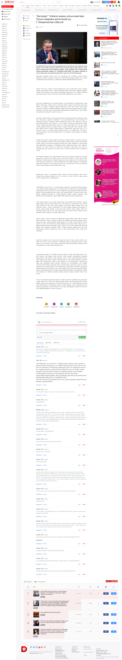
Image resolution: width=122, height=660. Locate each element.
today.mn (4, 57)
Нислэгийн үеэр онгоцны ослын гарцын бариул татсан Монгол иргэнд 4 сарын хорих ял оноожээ (53, 592)
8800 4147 (98, 652)
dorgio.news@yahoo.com (102, 650)
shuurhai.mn (5, 73)
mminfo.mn (5, 61)
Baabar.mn (5, 34)
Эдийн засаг (39, 5)
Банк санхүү (6, 11)
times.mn (4, 90)
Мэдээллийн (7, 6)
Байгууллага (75, 649)
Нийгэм (32, 5)
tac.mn (4, 102)
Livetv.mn (4, 42)
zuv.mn (4, 59)
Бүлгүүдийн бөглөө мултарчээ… (51, 612)
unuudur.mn (5, 76)
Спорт (49, 5)
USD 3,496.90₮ (97, 2)
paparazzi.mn (5, 105)
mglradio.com (5, 80)
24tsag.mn (5, 46)
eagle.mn (4, 51)
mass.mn (4, 94)
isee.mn (4, 78)
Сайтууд (74, 650)
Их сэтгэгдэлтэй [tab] (40, 581)
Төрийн (5, 16)
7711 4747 (98, 649)
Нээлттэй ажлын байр (60, 656)
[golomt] (106, 25)
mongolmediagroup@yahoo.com (103, 653)
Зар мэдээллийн (8, 9)
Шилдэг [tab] (49, 342)
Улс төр (27, 5)
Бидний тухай (58, 649)
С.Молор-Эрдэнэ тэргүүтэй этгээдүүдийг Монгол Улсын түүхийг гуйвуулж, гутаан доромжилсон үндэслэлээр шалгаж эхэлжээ (54, 632)
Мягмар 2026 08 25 (111, 9)
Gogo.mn (4, 26)
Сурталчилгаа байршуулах (61, 658)
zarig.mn (4, 55)
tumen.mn (4, 86)
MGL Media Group (34, 653)
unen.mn (4, 67)
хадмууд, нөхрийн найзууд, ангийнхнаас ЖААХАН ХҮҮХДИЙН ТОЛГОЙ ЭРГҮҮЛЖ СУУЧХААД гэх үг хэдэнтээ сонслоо (110, 182)
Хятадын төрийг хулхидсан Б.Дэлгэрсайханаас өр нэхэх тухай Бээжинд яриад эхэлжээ (109, 43)
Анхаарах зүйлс (82, 322)
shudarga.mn (5, 71)
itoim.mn (4, 84)
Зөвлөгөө (61, 5)
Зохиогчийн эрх (59, 652)
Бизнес (44, 5)
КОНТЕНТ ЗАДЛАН (87, 5)
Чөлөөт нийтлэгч (76, 652)
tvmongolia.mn (6, 92)
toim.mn (4, 100)
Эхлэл (23, 5)
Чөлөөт (66, 5)
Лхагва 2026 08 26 (96, 9)
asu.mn (4, 69)
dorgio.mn (4, 24)
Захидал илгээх (99, 200)
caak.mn (4, 28)
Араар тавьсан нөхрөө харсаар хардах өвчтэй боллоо (109, 161)
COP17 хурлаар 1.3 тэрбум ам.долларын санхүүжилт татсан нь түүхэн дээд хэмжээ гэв (110, 73)
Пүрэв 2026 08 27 (82, 9)
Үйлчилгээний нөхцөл (60, 655)
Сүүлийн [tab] (40, 342)
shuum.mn (4, 88)
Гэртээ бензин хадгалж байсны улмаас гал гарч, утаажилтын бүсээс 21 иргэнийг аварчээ (108, 112)
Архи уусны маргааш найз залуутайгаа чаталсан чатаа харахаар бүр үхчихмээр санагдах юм (110, 171)
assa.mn (4, 98)
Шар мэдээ (72, 5)
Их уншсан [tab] (28, 581)
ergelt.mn (4, 53)
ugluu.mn (4, 63)
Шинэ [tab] (96, 38)
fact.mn (4, 82)
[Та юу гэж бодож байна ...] (62, 332)
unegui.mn (5, 96)
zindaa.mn (5, 32)
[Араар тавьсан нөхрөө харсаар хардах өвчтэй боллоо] (98, 162)
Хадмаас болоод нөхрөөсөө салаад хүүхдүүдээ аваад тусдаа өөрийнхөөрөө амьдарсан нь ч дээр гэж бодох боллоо (109, 194)
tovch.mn (4, 36)
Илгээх (83, 337)
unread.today (5, 107)
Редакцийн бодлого (60, 650)
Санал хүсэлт (58, 653)
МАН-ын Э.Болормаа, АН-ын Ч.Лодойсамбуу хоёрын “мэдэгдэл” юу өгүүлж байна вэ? (109, 54)
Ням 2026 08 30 (39, 9)
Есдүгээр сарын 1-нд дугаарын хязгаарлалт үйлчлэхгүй (107, 103)
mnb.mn (4, 40)
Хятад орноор (96, 5)
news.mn (4, 30)
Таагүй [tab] (57, 342)
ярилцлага (78, 5)
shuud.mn (4, 49)
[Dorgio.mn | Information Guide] (24, 649)
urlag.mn (4, 65)
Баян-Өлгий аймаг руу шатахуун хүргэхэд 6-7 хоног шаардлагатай (109, 83)
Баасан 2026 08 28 (67, 9)
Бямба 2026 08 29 (53, 9)
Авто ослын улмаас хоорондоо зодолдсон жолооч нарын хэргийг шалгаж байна (54, 621)
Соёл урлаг (54, 5)
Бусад (85, 25)
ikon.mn (4, 38)
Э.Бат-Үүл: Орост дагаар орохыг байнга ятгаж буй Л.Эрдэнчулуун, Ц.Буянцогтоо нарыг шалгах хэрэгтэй (109, 92)
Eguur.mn (4, 44)
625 (108, 2)
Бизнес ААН (6, 14)
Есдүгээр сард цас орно (108, 62)
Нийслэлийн (6, 19)
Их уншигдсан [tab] (103, 38)
